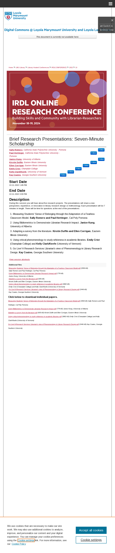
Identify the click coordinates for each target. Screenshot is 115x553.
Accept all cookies (91, 530)
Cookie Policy (19, 544)
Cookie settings (26, 540)
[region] (57, 535)
